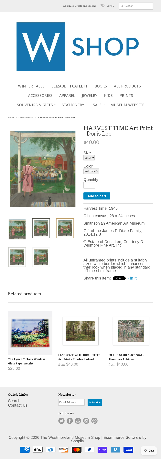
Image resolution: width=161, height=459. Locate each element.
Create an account (85, 5)
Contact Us (17, 405)
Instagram (86, 421)
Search (14, 401)
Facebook (70, 421)
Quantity (90, 179)
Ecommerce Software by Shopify (108, 439)
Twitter (61, 421)
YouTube (78, 421)
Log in (67, 5)
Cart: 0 (110, 5)
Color (88, 166)
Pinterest (94, 421)
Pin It (132, 278)
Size (87, 153)
